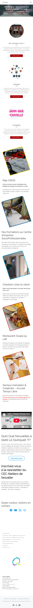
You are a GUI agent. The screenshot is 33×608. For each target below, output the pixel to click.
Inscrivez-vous (16, 458)
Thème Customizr (26, 601)
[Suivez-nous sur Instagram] (16, 605)
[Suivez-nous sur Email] (19, 605)
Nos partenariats (6, 533)
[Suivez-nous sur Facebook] (13, 605)
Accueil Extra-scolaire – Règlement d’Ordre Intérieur (13, 535)
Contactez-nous (5, 547)
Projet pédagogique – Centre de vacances (11, 539)
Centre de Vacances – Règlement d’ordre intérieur (13, 537)
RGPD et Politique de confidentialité (10, 541)
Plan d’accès (5, 545)
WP (10, 601)
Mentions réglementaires (7, 543)
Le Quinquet (12, 598)
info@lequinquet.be (10, 584)
